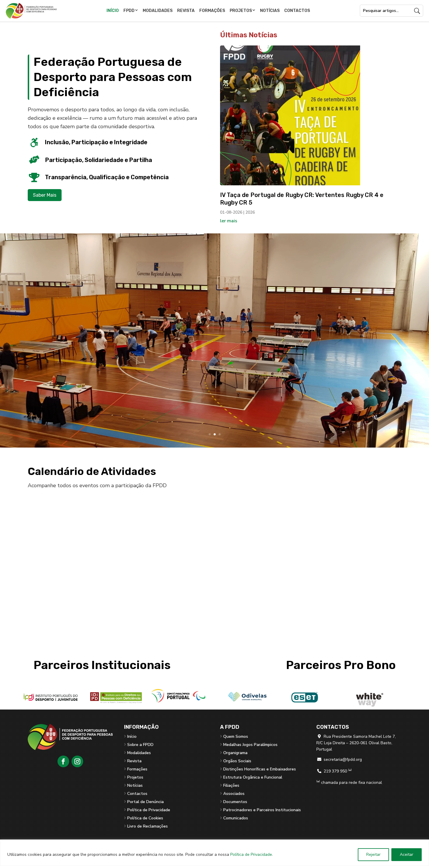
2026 (250, 212)
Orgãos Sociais (237, 761)
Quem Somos (235, 736)
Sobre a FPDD (140, 744)
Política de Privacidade (251, 854)
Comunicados (235, 818)
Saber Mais (44, 195)
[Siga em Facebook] (63, 761)
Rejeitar (373, 854)
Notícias (270, 10)
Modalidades (157, 10)
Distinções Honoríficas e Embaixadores (259, 769)
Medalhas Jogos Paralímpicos (250, 744)
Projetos (241, 10)
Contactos (297, 10)
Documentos (235, 802)
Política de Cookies (145, 818)
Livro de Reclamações (147, 826)
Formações (212, 10)
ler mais (228, 221)
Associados (234, 793)
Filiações (231, 785)
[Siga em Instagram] (77, 761)
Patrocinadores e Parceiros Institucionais (262, 810)
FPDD (129, 10)
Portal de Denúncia (145, 802)
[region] (214, 852)
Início (113, 10)
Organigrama (235, 753)
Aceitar (406, 854)
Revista (186, 10)
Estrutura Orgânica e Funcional (252, 777)
